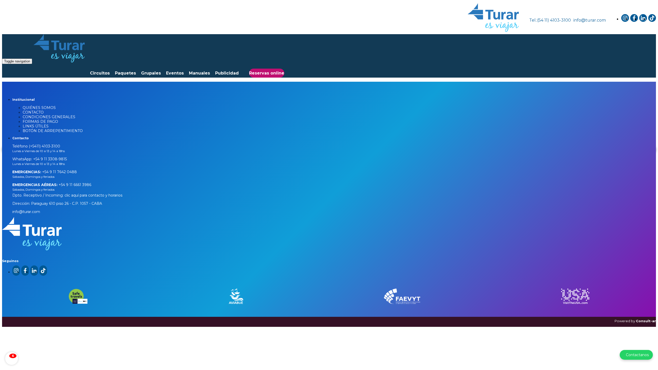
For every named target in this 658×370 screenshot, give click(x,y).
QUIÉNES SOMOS (39, 107)
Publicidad (227, 73)
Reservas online (266, 73)
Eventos (175, 73)
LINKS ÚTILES (36, 126)
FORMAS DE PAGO (40, 121)
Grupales (151, 73)
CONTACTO (33, 112)
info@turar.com (589, 20)
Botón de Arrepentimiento (53, 130)
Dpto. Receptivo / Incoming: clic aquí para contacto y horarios (67, 195)
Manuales (199, 73)
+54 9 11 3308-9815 (49, 159)
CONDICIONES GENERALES (49, 117)
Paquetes (125, 73)
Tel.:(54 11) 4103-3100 (550, 20)
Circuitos (100, 73)
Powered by (635, 321)
